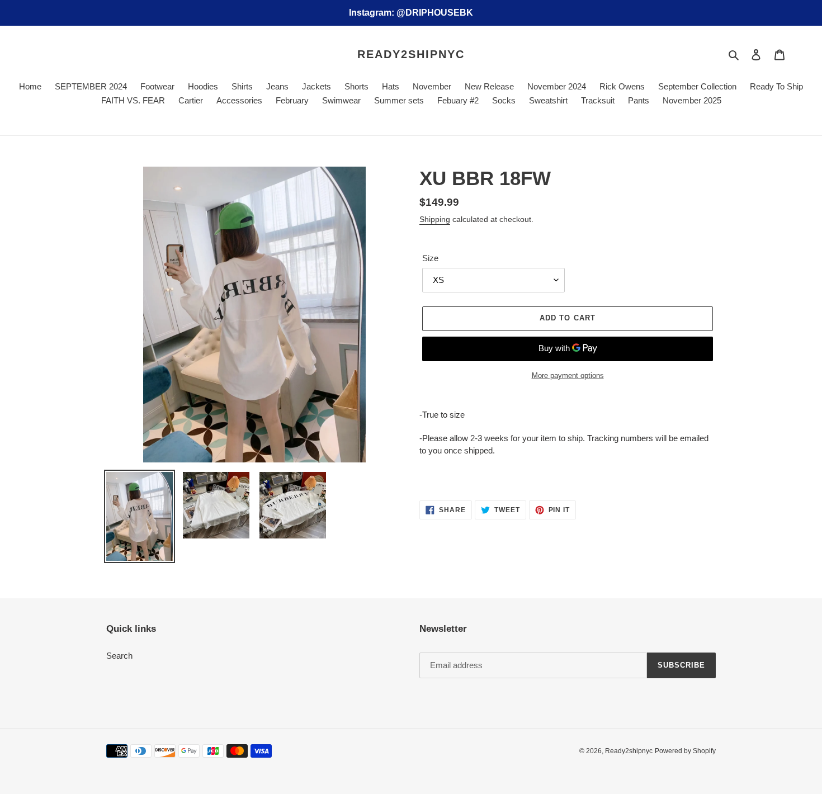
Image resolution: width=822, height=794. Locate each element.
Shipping (434, 219)
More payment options (568, 375)
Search (119, 655)
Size (430, 258)
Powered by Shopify (685, 751)
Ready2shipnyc (411, 54)
